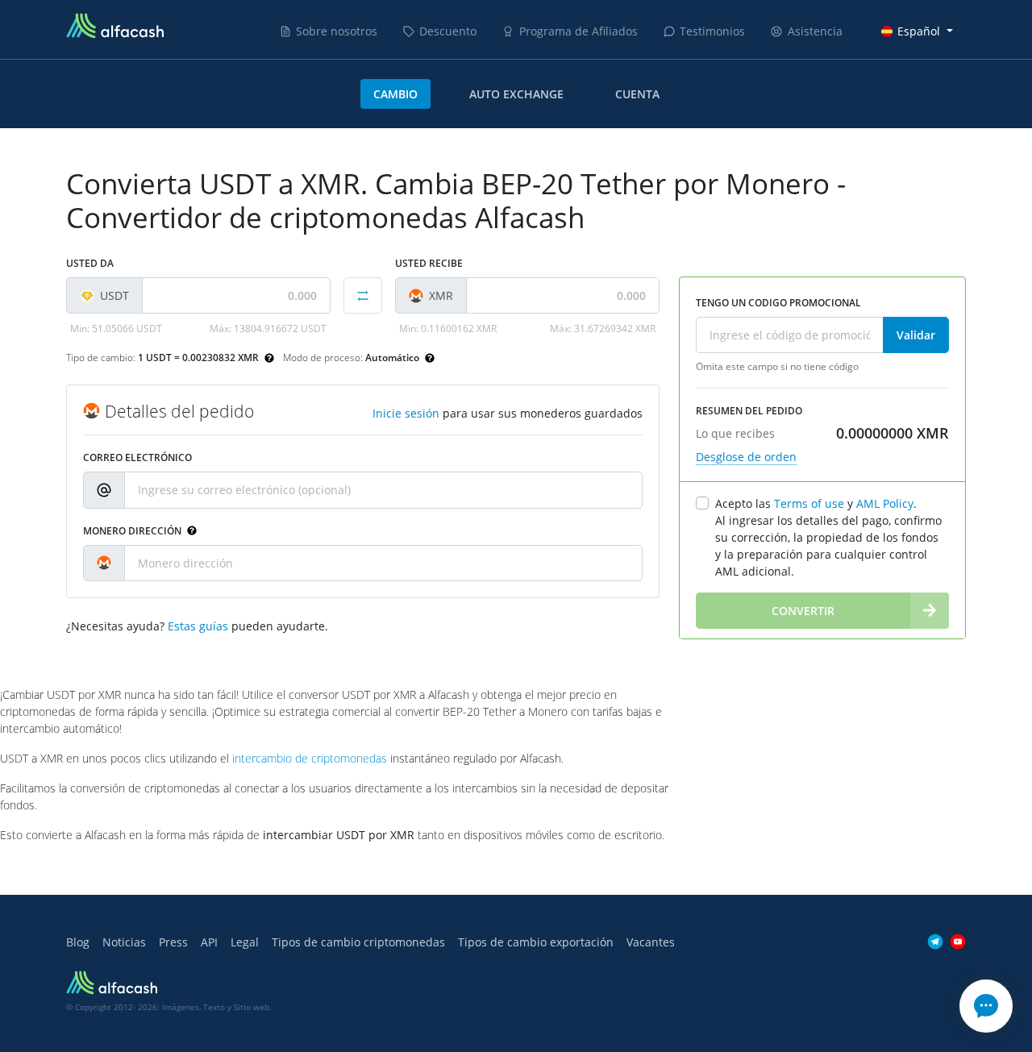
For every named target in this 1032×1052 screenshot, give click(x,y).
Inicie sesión (405, 413)
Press (173, 942)
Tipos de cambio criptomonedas (358, 942)
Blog (77, 942)
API (209, 942)
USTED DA (90, 263)
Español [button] (918, 31)
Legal (245, 942)
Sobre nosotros (336, 31)
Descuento (447, 31)
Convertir (803, 610)
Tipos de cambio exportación (536, 942)
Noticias (124, 942)
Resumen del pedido (749, 411)
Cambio (395, 94)
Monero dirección (133, 531)
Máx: (268, 328)
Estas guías (198, 626)
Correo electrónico (137, 457)
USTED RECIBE (429, 263)
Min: (116, 328)
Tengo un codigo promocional (778, 303)
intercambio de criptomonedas (309, 758)
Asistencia (815, 31)
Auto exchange (516, 94)
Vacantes (650, 942)
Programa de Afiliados (578, 31)
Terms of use (809, 503)
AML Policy (884, 503)
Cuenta (637, 94)
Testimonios (712, 31)
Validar (916, 335)
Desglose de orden (746, 456)
